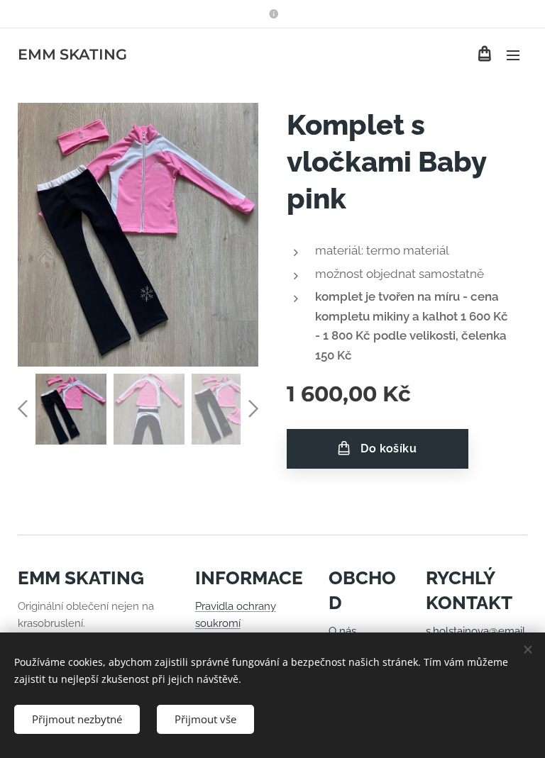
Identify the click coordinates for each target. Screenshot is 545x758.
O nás (342, 631)
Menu (513, 54)
